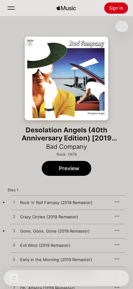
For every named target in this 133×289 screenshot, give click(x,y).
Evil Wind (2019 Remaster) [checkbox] (45, 245)
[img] (66, 8)
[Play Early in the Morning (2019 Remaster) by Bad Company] (14, 259)
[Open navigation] (11, 8)
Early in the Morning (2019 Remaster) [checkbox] (56, 259)
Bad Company (66, 146)
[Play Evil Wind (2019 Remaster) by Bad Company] (14, 245)
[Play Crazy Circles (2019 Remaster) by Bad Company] (14, 217)
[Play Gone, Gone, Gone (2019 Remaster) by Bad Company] (14, 231)
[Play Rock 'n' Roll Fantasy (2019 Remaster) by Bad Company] (14, 202)
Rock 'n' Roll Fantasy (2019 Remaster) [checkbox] (56, 202)
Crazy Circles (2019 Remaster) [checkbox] (49, 216)
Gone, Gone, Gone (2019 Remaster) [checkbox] (55, 231)
